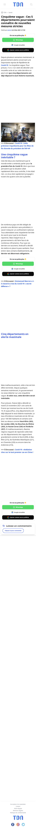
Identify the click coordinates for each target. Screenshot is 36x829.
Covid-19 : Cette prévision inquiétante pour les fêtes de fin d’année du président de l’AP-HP (17, 146)
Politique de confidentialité (18, 813)
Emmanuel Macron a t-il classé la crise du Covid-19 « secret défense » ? (17, 284)
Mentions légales (18, 810)
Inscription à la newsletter (18, 804)
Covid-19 (4, 65)
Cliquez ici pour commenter (13, 530)
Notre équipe (18, 808)
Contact (18, 806)
